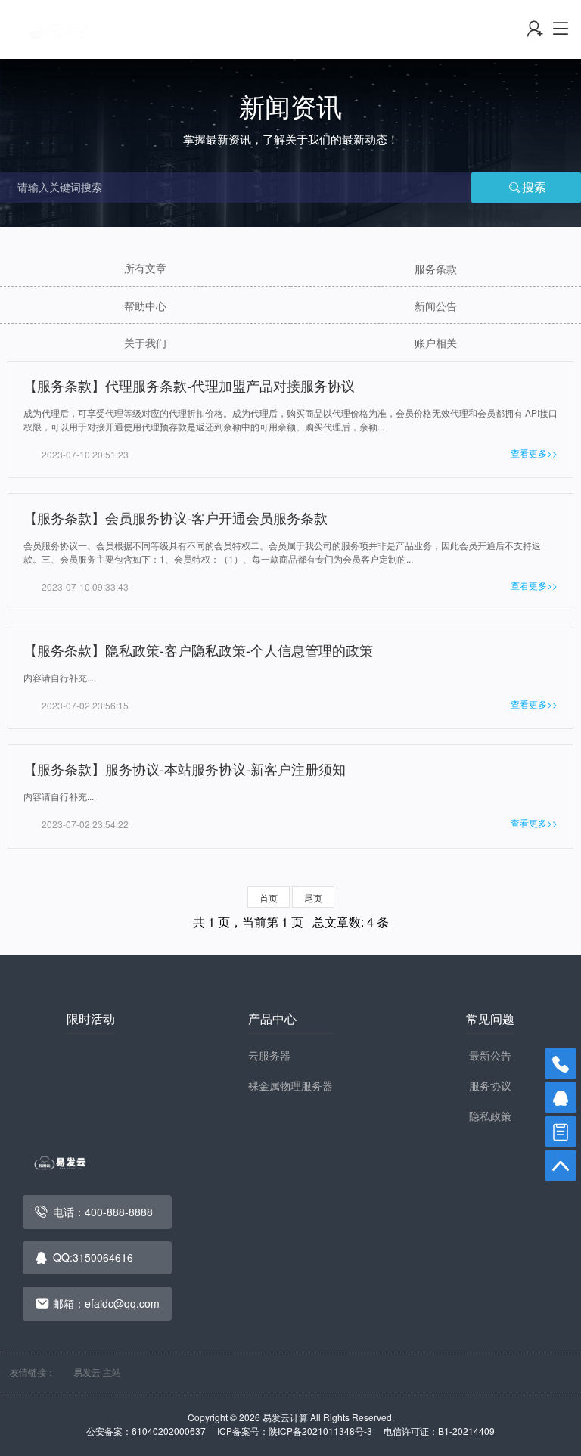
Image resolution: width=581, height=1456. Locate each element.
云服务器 (269, 1055)
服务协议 (490, 1085)
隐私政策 (490, 1115)
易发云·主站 (97, 1371)
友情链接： (32, 1371)
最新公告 (490, 1055)
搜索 (534, 187)
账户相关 (436, 342)
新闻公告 (436, 305)
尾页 (313, 897)
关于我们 (145, 342)
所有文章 (145, 267)
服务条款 (436, 268)
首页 (268, 897)
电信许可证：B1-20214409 (439, 1430)
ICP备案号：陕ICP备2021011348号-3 (299, 1430)
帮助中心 (145, 305)
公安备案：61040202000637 (150, 1430)
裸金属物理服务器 (290, 1085)
